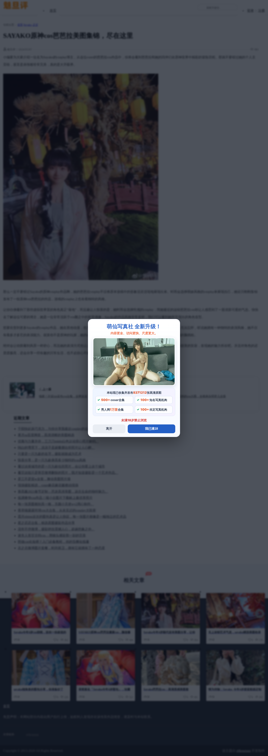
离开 (109, 428)
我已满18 (151, 428)
